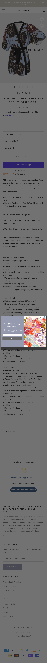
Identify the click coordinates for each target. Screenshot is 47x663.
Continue (12, 338)
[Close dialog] (44, 317)
